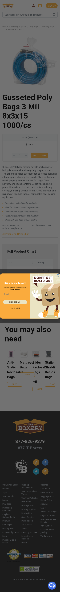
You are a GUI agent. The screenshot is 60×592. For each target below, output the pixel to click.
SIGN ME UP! (15, 302)
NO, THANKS (15, 308)
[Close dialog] (58, 275)
